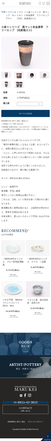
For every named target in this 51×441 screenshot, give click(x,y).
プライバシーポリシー (35, 422)
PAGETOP (47, 439)
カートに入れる (25, 113)
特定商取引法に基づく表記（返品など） (15, 121)
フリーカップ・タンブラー (11, 15)
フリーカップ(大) (20, 15)
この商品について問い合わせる (12, 124)
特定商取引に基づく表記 (16, 422)
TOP (3, 12)
